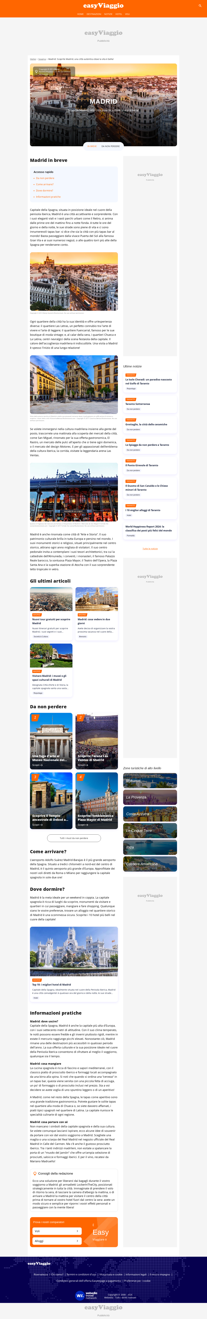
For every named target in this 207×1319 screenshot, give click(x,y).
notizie (108, 14)
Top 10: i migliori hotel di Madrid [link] (51, 984)
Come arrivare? (44, 184)
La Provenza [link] (136, 797)
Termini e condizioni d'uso (81, 1274)
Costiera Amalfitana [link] (141, 864)
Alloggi (57, 1241)
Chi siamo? (57, 1274)
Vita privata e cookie (110, 1274)
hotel (118, 14)
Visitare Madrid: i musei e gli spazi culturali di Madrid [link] (49, 677)
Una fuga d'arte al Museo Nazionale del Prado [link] (48, 760)
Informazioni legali (136, 1274)
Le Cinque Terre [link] (139, 831)
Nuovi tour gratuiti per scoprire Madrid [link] (51, 621)
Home (80, 14)
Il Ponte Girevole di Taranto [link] (141, 465)
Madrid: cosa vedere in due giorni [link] (94, 621)
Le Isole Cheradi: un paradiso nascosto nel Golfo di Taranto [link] (148, 381)
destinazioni (94, 14)
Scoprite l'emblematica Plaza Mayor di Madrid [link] (95, 818)
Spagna (42, 59)
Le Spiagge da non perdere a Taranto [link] (147, 445)
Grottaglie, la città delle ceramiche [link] (146, 424)
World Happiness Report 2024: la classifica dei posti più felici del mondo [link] (148, 528)
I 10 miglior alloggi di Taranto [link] (142, 510)
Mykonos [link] (133, 780)
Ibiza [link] (130, 847)
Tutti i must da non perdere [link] (74, 838)
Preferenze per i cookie (137, 1280)
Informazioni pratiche (48, 196)
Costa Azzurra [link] (137, 814)
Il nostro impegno (160, 1274)
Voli (57, 1231)
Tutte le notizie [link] (150, 548)
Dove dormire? (44, 190)
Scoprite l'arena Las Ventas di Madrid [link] (93, 758)
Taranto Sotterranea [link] (137, 404)
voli (127, 14)
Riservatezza (41, 1274)
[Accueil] (103, 6)
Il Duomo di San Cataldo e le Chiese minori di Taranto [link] (146, 487)
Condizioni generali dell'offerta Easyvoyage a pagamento (89, 1280)
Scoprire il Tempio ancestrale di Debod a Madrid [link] (49, 820)
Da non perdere (45, 178)
